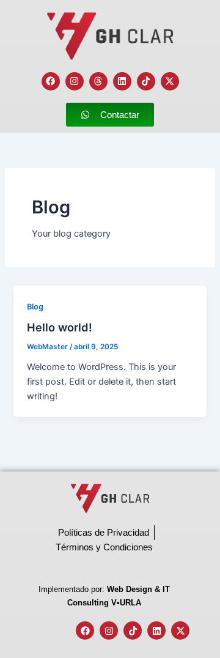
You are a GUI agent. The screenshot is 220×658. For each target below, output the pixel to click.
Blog (35, 306)
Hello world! (59, 327)
